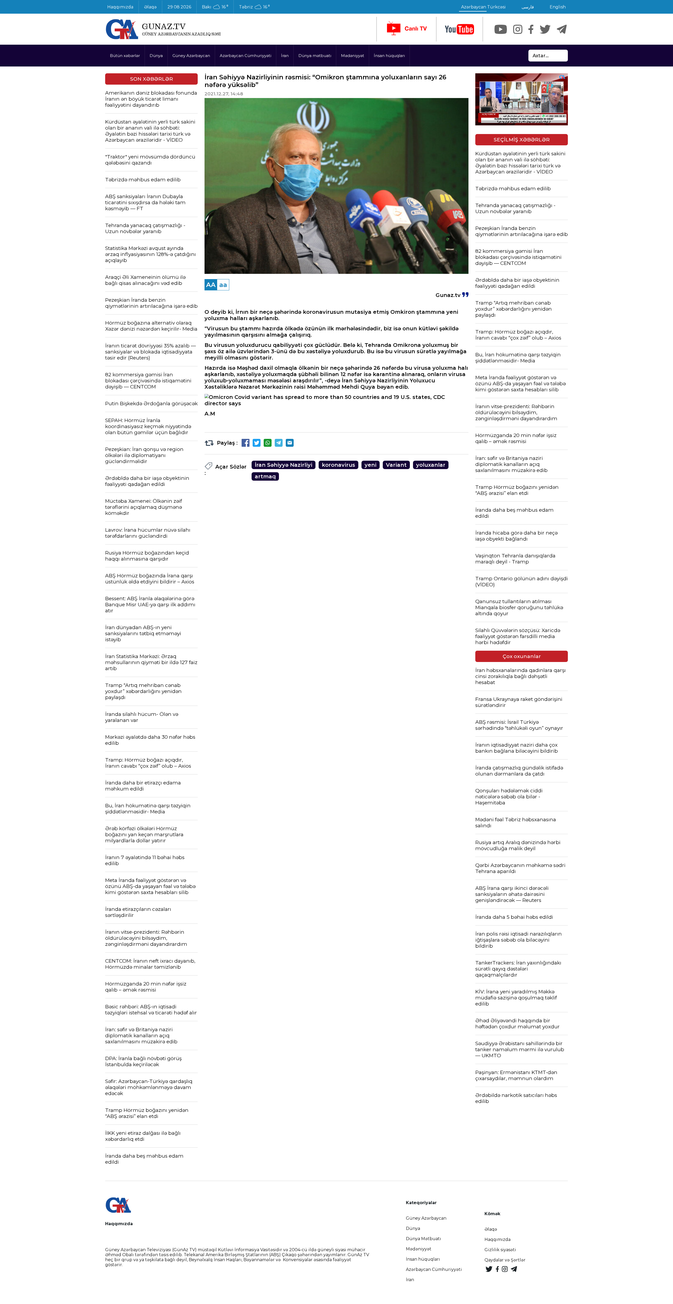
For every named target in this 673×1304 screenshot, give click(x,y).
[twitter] (545, 29)
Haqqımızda (120, 6)
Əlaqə (150, 6)
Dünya (156, 55)
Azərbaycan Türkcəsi (483, 6)
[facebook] (530, 29)
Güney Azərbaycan (191, 55)
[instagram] (517, 29)
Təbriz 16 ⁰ (254, 7)
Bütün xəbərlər (125, 55)
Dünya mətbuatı (314, 55)
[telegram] (562, 29)
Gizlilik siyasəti (500, 1249)
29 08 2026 (179, 6)
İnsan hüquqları (389, 55)
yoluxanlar (430, 465)
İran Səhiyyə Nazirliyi (283, 465)
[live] (406, 29)
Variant (396, 465)
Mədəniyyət (352, 55)
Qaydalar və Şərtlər (505, 1259)
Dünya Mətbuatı (423, 1238)
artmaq (265, 476)
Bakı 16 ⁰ (215, 7)
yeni (370, 465)
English (558, 6)
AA (211, 285)
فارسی (528, 6)
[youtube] (459, 29)
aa (223, 285)
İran (285, 55)
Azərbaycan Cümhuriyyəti (245, 55)
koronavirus (338, 465)
